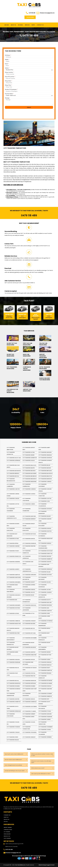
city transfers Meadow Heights (13, 629)
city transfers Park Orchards (28, 663)
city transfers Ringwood (14, 683)
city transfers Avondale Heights (45, 461)
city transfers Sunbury (29, 714)
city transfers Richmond (45, 680)
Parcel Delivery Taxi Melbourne (44, 379)
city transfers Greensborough (27, 570)
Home (7, 25)
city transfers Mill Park (13, 633)
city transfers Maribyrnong (42, 624)
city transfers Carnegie (29, 489)
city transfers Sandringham (11, 694)
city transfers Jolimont (45, 592)
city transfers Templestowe (42, 723)
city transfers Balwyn (29, 468)
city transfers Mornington (11, 643)
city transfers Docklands (42, 524)
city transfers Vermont (29, 737)
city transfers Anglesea (44, 452)
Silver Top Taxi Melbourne (12, 344)
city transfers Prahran (44, 673)
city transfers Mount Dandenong (28, 643)
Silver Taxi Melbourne (10, 355)
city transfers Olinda (44, 659)
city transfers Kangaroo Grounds (14, 596)
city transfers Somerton (13, 701)
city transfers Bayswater (14, 470)
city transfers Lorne (44, 613)
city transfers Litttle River (28, 614)
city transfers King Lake (44, 602)
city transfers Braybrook (30, 476)
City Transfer (7, 831)
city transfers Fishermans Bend (42, 547)
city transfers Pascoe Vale (13, 668)
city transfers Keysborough (27, 600)
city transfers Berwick (13, 473)
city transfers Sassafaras (27, 694)
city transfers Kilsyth (44, 599)
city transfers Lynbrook (13, 620)
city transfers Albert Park (44, 448)
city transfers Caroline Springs (44, 490)
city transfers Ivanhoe (29, 589)
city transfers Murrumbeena (42, 648)
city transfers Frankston (14, 556)
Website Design (42, 865)
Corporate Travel (8, 829)
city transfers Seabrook (45, 696)
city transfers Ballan (44, 465)
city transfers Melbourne (29, 481)
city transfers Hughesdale (42, 586)
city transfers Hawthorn (14, 577)
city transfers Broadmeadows (11, 479)
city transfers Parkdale (44, 662)
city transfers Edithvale (29, 534)
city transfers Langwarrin (27, 609)
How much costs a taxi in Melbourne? (14, 754)
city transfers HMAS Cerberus (12, 586)
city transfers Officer (29, 659)
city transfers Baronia (44, 468)
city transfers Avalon (29, 460)
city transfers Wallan (13, 739)
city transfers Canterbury (42, 485)
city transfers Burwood (45, 478)
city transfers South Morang (44, 702)
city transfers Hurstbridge (11, 590)
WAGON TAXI (6, 819)
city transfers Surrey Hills (28, 717)
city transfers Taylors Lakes (29, 723)
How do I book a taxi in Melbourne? (13, 759)
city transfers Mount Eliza (44, 643)
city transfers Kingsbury (13, 605)
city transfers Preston (29, 676)
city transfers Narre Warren (12, 653)
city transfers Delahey (44, 516)
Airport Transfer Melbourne (43, 355)
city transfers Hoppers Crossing (29, 586)
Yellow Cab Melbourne (43, 344)
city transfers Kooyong (13, 608)
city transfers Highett (29, 582)
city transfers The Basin (13, 726)
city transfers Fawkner (13, 546)
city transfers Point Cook (12, 674)
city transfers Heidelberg (14, 582)
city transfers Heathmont (42, 578)
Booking (20, 25)
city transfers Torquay (13, 732)
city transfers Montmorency (11, 639)
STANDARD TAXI (7, 815)
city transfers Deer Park (29, 516)
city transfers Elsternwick (42, 535)
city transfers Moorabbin (30, 638)
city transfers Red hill (13, 680)
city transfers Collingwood (42, 505)
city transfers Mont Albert (44, 634)
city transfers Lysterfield (45, 620)
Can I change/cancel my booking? (13, 765)
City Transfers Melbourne (12, 367)
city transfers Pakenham (13, 662)
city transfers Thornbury (45, 726)
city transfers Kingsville (29, 605)
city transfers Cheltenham (27, 499)
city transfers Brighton (45, 476)
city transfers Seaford (13, 699)
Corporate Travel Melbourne (27, 368)
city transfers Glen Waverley (43, 565)
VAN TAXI (6, 821)
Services (27, 25)
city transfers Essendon (29, 543)
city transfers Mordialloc (42, 639)
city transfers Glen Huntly (28, 562)
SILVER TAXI (6, 817)
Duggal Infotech (50, 865)
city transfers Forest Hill (45, 553)
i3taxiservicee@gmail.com (47, 13)
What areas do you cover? (37, 768)
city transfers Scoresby (45, 693)
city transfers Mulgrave (29, 647)
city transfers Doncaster (11, 529)
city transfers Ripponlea (29, 683)
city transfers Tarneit (44, 719)
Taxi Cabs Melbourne (20, 865)
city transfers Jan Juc (29, 592)
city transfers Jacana (44, 589)
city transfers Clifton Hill (13, 505)
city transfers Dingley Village (29, 524)
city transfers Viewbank (45, 737)
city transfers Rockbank (45, 683)
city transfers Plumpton (45, 670)
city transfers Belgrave (29, 470)
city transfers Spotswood (42, 707)
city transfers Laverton (45, 610)
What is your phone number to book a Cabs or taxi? (42, 754)
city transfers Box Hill (13, 476)
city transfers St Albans (29, 711)
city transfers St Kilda (44, 711)
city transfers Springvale (14, 711)
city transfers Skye (43, 699)
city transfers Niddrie (44, 652)
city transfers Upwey (12, 737)
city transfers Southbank (30, 706)
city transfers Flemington (27, 552)
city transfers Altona (29, 452)
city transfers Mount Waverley (13, 648)
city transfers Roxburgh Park (13, 689)
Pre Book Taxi (7, 836)
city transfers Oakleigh (13, 659)
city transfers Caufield (29, 493)
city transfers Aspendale (13, 460)
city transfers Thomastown (27, 728)
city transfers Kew (12, 599)
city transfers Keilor (28, 595)
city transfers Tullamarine (42, 733)
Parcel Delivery (7, 833)
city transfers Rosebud (29, 686)
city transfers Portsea (29, 673)
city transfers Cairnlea (44, 481)
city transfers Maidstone (14, 623)
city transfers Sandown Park (45, 689)
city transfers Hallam (44, 572)
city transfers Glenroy (13, 569)
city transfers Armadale (45, 455)
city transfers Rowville (44, 686)
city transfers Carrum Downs (13, 494)
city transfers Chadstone (42, 494)
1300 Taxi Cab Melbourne (27, 344)
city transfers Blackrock (45, 473)
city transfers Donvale (44, 528)
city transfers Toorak (44, 729)
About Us (13, 25)
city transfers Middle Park (44, 629)
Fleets (33, 25)
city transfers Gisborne (13, 561)
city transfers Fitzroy (13, 550)
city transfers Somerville (29, 701)
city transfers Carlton (13, 489)
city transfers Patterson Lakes (29, 668)
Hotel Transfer (7, 838)
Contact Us (40, 25)
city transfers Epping (12, 543)
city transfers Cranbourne (27, 509)
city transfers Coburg (29, 504)
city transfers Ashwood (45, 457)
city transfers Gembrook (45, 559)
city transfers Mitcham (29, 633)
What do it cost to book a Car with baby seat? (41, 761)
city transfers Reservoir (29, 680)
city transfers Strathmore (11, 715)
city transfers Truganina (29, 732)
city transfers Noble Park (29, 654)
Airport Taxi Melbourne (27, 390)
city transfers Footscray (45, 550)
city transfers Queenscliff (42, 677)
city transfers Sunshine (44, 714)
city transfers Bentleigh (45, 470)
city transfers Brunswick (30, 478)
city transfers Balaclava (29, 465)
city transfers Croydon (45, 508)
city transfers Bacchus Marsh (13, 466)
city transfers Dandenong (42, 512)
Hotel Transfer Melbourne (44, 367)
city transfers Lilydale (13, 613)
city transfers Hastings (45, 574)
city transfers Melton (29, 628)
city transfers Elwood (29, 538)
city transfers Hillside (44, 582)
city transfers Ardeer (28, 455)
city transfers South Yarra (12, 707)
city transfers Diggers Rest (13, 524)
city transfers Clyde (44, 501)
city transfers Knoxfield (45, 605)
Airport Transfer (8, 827)
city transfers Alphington (11, 453)
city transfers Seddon (29, 699)
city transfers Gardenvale (27, 557)
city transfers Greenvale (45, 569)
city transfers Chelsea (13, 498)
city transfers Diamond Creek (44, 520)
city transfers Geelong (44, 556)
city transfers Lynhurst (29, 620)
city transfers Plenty (44, 667)
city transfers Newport (29, 652)
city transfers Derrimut (29, 519)
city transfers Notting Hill (44, 656)
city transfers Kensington (42, 596)
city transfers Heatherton (27, 578)
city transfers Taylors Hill (13, 723)
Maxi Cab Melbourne (26, 355)
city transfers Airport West (29, 448)
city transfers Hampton (13, 574)
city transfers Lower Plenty (44, 617)
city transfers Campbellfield (27, 485)
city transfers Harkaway (29, 574)
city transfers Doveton (44, 531)
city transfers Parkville (44, 665)
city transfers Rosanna (13, 686)
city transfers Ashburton (30, 457)
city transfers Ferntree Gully (29, 547)
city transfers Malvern (29, 623)
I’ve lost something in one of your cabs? (15, 770)
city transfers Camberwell (11, 485)
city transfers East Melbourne (12, 535)
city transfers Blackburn (29, 473)
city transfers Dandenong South (12, 517)
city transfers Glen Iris (44, 561)
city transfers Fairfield (44, 543)
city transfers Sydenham (45, 716)
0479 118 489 (32, 13)
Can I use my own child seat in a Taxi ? (40, 773)
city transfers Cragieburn (11, 509)
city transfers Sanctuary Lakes (30, 689)
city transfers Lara (43, 608)
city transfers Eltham (13, 538)
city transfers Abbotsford (11, 448)
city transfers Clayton (44, 498)
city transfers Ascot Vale (14, 457)
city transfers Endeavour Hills (45, 539)
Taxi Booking (30, 17)
